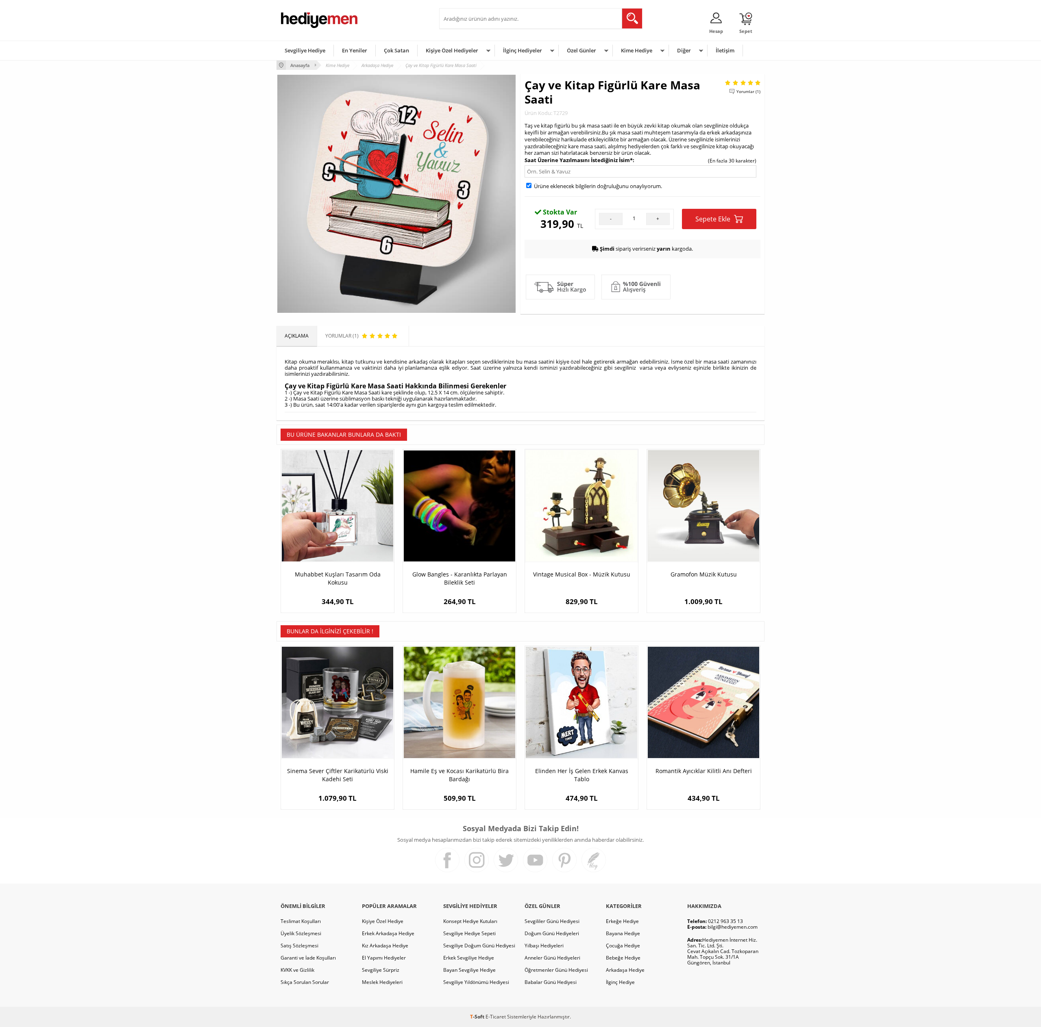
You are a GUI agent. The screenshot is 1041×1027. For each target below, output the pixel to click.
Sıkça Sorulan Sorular (305, 982)
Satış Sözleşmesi (299, 945)
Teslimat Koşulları (301, 921)
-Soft (478, 1016)
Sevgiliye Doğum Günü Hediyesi (479, 945)
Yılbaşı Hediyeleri (544, 945)
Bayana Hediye (623, 933)
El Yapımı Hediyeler (384, 957)
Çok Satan (396, 50)
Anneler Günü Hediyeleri (552, 957)
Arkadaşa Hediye (625, 969)
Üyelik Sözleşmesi (301, 933)
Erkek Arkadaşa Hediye (388, 933)
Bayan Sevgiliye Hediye (469, 969)
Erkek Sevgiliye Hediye (468, 957)
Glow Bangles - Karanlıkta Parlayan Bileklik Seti (459, 578)
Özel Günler (581, 50)
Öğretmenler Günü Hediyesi (556, 969)
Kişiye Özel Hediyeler (452, 50)
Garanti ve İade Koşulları (308, 957)
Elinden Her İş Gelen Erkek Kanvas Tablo (581, 775)
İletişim (725, 50)
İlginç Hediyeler (522, 50)
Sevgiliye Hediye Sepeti (469, 933)
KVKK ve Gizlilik (297, 969)
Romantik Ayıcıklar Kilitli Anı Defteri (704, 771)
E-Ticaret (496, 1016)
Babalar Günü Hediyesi (551, 982)
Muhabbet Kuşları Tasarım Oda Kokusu (338, 578)
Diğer (684, 50)
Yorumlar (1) (748, 91)
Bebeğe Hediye (623, 957)
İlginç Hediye (620, 982)
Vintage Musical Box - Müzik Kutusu (581, 574)
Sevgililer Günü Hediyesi (552, 921)
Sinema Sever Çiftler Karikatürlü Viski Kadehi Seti (337, 775)
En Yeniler (354, 50)
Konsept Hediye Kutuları (470, 921)
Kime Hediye (636, 50)
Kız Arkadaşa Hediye (385, 945)
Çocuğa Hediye (623, 945)
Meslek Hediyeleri (382, 982)
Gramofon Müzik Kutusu (704, 574)
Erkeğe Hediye (622, 921)
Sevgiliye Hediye (305, 50)
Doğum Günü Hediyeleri (552, 933)
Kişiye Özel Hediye (382, 921)
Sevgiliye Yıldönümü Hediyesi (476, 982)
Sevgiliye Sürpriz (380, 969)
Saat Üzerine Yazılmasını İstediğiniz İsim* (579, 160)
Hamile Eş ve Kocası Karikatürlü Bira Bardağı (459, 775)
